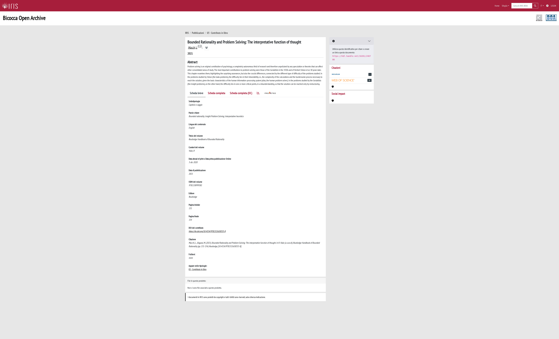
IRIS (187, 33)
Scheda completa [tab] (216, 93)
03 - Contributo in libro (217, 33)
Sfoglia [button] (504, 5)
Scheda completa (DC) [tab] (241, 93)
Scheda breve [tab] (196, 93)
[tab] (258, 93)
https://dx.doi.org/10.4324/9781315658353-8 (207, 231)
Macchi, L (192, 47)
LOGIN (553, 5)
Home (497, 5)
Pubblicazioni (198, 33)
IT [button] (541, 5)
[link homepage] (11, 5)
